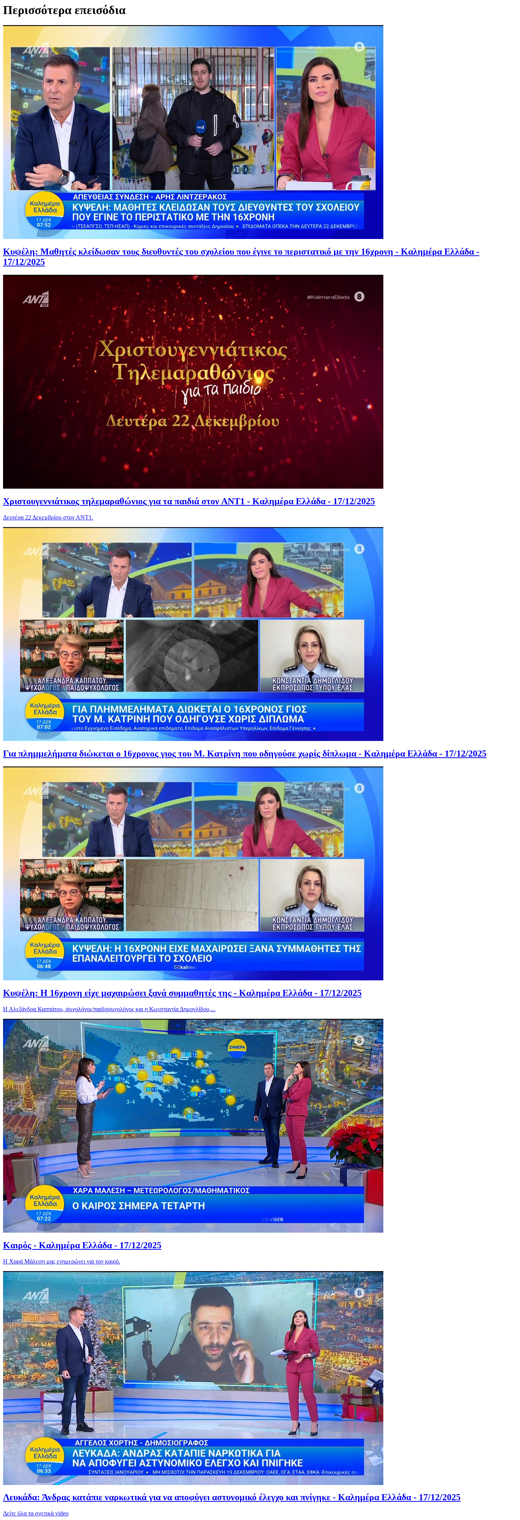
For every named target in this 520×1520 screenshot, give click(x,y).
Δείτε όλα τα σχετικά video (36, 1513)
